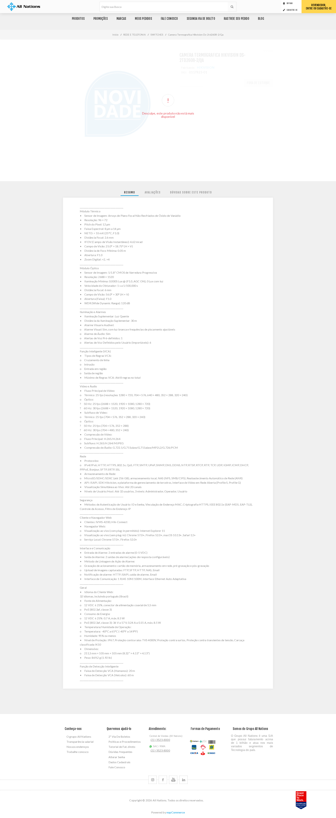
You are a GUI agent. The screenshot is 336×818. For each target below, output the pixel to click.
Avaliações (153, 192)
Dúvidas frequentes (120, 751)
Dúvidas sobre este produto (191, 192)
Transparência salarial (79, 741)
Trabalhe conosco (77, 751)
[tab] (130, 192)
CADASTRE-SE (292, 10)
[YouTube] (173, 780)
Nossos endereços (77, 746)
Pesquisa (232, 7)
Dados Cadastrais (119, 762)
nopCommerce (176, 812)
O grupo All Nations (78, 736)
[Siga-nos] (152, 780)
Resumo (129, 192)
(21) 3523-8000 (160, 740)
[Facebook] (163, 780)
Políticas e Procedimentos (124, 741)
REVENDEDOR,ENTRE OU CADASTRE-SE (319, 6)
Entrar (290, 3)
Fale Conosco (116, 767)
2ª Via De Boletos (119, 736)
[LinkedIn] (183, 780)
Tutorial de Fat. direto (121, 746)
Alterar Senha (116, 757)
